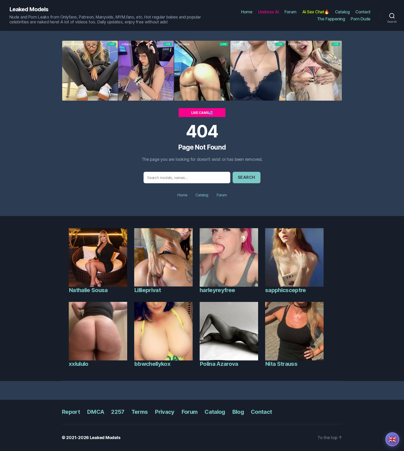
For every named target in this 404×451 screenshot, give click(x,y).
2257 (117, 411)
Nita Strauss (281, 363)
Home (246, 11)
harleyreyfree (217, 290)
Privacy (164, 411)
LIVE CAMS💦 (202, 113)
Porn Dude (361, 18)
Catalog (342, 11)
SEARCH (246, 177)
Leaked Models (28, 9)
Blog (238, 411)
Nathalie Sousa (88, 290)
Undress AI (268, 11)
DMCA (95, 411)
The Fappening (331, 18)
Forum (290, 11)
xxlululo (78, 363)
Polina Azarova (219, 363)
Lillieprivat (147, 290)
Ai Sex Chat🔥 (315, 11)
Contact (363, 11)
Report (71, 411)
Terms (139, 411)
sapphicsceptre (285, 290)
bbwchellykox (152, 363)
